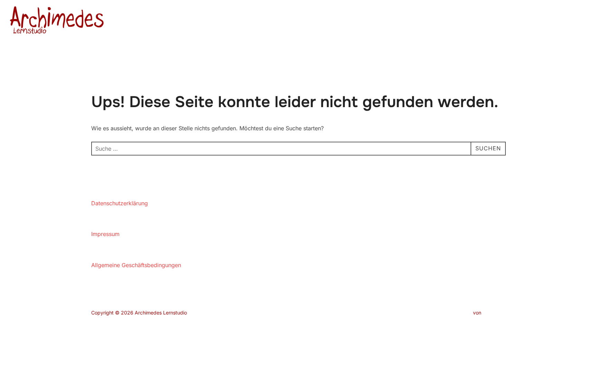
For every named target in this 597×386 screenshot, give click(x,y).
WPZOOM (494, 313)
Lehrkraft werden (504, 21)
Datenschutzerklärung (119, 203)
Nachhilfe (413, 21)
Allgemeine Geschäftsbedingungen (136, 265)
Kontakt (545, 21)
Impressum (105, 233)
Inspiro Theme (455, 313)
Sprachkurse (458, 21)
